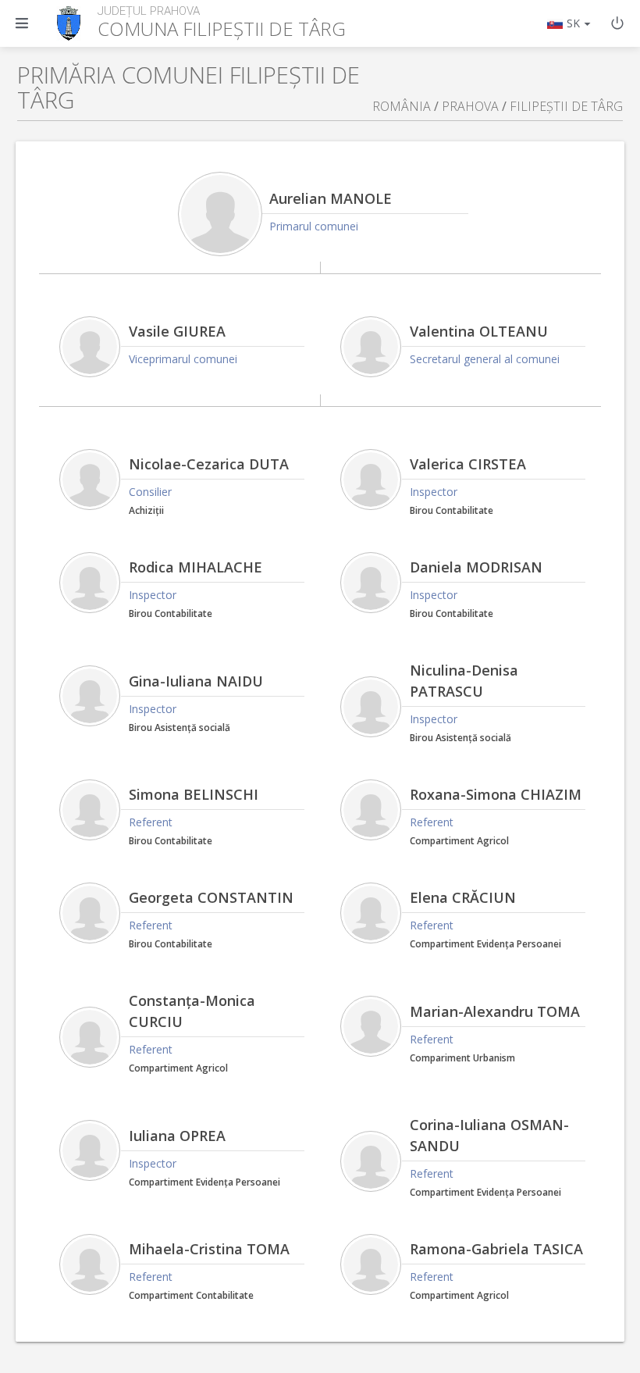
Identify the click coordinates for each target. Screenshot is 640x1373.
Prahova (470, 106)
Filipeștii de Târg (566, 106)
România (401, 106)
